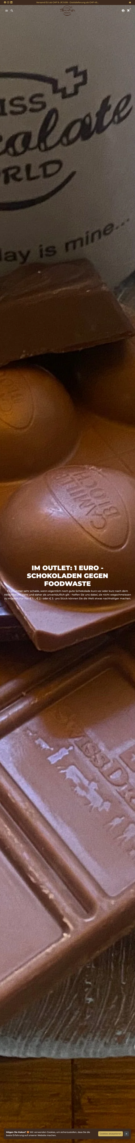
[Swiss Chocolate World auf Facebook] (5, 2)
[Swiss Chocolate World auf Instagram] (8, 2)
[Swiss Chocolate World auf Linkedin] (11, 2)
